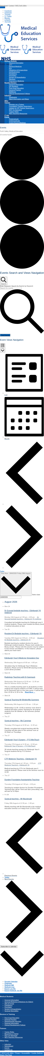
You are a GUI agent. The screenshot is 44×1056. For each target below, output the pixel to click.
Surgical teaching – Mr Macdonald (18, 799)
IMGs (6, 101)
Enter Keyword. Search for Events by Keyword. (16, 286)
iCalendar (8, 983)
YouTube (8, 22)
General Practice (15, 90)
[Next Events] (24, 568)
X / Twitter (8, 16)
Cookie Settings (37, 1053)
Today (2, 571)
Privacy (17, 1053)
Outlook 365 (9, 985)
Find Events (5, 335)
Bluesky (7, 18)
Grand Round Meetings (17, 122)
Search (2, 7)
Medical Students (11, 61)
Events (7, 117)
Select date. (36, 595)
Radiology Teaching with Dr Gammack (20, 677)
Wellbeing (12, 92)
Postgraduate (14, 119)
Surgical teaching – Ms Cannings (18, 721)
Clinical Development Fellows (19, 93)
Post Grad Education (16, 88)
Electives (12, 79)
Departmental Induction (13, 1021)
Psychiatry (12, 75)
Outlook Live (9, 987)
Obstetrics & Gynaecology (18, 70)
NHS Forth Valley (21, 5)
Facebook (8, 11)
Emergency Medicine (16, 81)
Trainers (7, 103)
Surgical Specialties (11, 1011)
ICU (10, 68)
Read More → (30, 692)
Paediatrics (13, 74)
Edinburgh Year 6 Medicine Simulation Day (22, 658)
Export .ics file (10, 989)
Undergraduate (14, 121)
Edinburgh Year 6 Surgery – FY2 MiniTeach (22, 740)
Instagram (8, 12)
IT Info (7, 115)
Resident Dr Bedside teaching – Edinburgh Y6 (23, 634)
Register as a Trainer (16, 104)
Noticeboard (4, 5)
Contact (11, 5)
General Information (16, 63)
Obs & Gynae (9, 1004)
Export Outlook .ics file (13, 990)
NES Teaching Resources (18, 113)
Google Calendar (11, 981)
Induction (8, 95)
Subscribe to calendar (8, 946)
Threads (7, 14)
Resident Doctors (10, 83)
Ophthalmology (14, 72)
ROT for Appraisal (15, 110)
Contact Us (8, 1050)
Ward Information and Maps (19, 99)
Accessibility (26, 1053)
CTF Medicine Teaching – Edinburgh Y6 (21, 759)
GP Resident (13, 86)
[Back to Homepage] (22, 53)
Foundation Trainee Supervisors (20, 106)
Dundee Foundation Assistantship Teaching (22, 780)
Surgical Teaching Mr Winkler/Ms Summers (22, 700)
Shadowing (13, 97)
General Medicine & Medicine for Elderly (19, 1002)
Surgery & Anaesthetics (17, 77)
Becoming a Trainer (12, 1034)
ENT (10, 65)
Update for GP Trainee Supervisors (21, 108)
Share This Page (6, 1055)
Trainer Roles (14, 112)
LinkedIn (8, 20)
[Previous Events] (24, 504)
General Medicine (15, 66)
